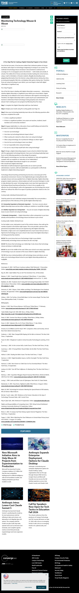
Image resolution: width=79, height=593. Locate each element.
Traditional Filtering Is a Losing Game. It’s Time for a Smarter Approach (65, 120)
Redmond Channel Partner (39, 570)
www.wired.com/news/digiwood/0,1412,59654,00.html (17, 325)
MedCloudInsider (37, 565)
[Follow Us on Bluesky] (64, 3)
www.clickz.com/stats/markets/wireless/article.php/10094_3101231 (26, 269)
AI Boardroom (36, 555)
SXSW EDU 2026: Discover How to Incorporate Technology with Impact (66, 180)
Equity (50, 8)
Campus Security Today (62, 558)
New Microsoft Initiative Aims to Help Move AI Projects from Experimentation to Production (12, 459)
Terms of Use (49, 587)
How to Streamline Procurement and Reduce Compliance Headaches (65, 201)
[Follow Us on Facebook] (67, 3)
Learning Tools (60, 83)
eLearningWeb (5, 17)
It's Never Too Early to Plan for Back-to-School (64, 222)
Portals (60, 70)
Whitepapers (62, 135)
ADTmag (57, 555)
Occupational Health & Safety (63, 565)
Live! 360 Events (37, 563)
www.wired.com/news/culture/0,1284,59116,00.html (29, 377)
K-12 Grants (29, 8)
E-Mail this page (7, 425)
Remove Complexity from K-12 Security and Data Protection (65, 139)
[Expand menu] (76, 3)
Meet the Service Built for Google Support (65, 152)
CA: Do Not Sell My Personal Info (61, 587)
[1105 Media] (9, 572)
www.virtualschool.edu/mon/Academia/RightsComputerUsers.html (21, 408)
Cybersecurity (60, 79)
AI (46, 8)
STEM (42, 8)
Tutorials (21, 8)
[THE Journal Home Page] (9, 3)
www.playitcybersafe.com (41, 401)
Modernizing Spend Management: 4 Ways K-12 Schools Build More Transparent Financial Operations (66, 159)
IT (54, 8)
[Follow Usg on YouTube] (71, 3)
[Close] (46, 574)
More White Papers (62, 166)
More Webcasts (60, 126)
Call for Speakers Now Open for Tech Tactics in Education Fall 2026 (39, 508)
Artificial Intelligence (62, 74)
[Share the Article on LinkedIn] (52, 20)
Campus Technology (38, 560)
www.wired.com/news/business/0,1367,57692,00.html (22, 308)
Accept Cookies (41, 587)
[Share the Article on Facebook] (52, 17)
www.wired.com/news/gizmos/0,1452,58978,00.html (17, 319)
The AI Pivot (58, 575)
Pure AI (34, 568)
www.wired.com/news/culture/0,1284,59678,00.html (17, 386)
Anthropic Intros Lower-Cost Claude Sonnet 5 (12, 505)
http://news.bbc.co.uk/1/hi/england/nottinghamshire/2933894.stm (21, 314)
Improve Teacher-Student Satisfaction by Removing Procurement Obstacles (63, 242)
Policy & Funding (61, 88)
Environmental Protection (62, 560)
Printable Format (19, 425)
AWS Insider (35, 558)
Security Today (59, 570)
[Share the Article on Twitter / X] (52, 23)
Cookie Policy (14, 583)
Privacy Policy (69, 43)
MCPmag (57, 563)
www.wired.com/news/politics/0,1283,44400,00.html (17, 278)
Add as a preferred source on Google (57, 3)
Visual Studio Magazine (62, 578)
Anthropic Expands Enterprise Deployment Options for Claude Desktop (39, 458)
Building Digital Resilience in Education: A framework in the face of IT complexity (65, 111)
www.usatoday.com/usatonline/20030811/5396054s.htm (18, 421)
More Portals (60, 98)
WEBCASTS (61, 106)
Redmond (57, 568)
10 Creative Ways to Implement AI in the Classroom (66, 146)
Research (37, 8)
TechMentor (58, 573)
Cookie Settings (28, 587)
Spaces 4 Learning (37, 573)
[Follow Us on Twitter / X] (69, 3)
